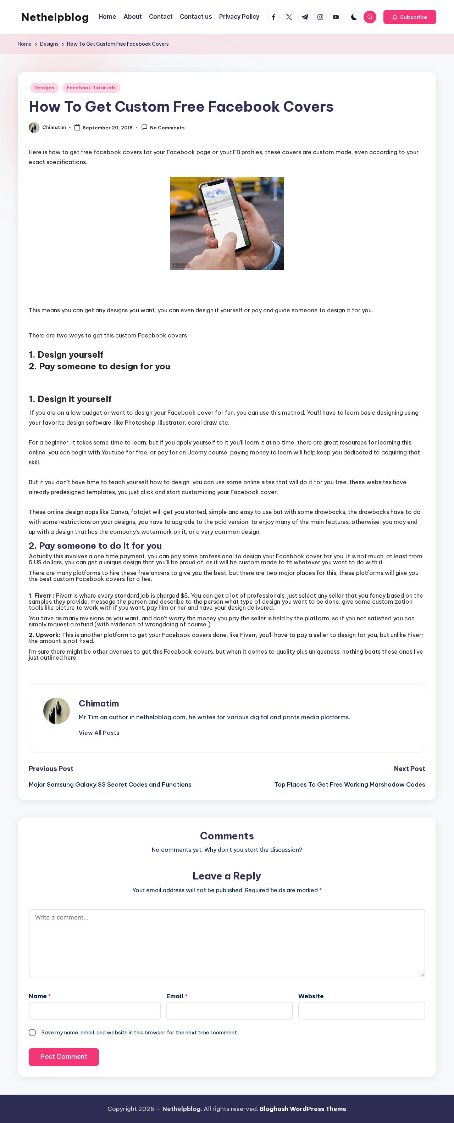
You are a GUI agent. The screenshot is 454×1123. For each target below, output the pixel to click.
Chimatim (99, 703)
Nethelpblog (55, 17)
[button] (409, 17)
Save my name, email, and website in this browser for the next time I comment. (139, 1032)
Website (311, 996)
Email (177, 996)
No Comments (167, 128)
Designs (44, 87)
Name (40, 996)
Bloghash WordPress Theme (303, 1109)
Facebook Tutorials (91, 87)
